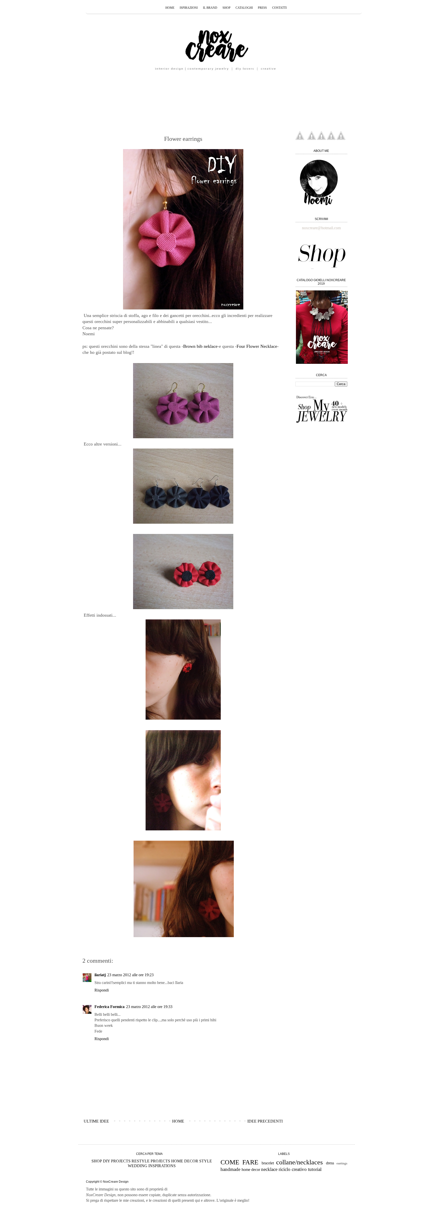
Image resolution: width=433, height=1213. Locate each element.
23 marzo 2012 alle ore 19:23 (130, 975)
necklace (269, 1169)
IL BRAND (210, 8)
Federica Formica (109, 1007)
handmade (230, 1169)
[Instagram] (321, 138)
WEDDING (137, 1166)
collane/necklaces (299, 1162)
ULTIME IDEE (96, 1121)
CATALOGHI (245, 8)
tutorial (314, 1169)
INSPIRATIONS (162, 1166)
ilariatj (100, 975)
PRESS (262, 8)
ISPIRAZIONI (189, 8)
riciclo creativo (293, 1169)
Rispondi (101, 990)
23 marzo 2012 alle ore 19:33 (149, 1007)
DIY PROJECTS (117, 1161)
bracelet (268, 1163)
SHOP (227, 8)
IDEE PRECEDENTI (265, 1121)
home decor (251, 1169)
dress (330, 1163)
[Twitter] (341, 138)
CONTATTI (279, 8)
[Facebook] (331, 138)
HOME (169, 8)
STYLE (205, 1161)
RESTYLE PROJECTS (151, 1161)
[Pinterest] (311, 138)
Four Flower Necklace (257, 346)
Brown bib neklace (200, 346)
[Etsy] (299, 138)
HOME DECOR (184, 1161)
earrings (342, 1163)
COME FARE (240, 1162)
